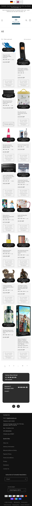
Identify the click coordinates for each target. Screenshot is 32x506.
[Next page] (27, 365)
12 (22, 365)
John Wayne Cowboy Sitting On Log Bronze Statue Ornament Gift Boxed (23, 287)
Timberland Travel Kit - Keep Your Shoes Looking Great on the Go (23, 181)
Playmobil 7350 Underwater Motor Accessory (7, 56)
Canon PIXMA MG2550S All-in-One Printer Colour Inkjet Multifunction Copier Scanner (8, 177)
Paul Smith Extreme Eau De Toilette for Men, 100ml (23, 252)
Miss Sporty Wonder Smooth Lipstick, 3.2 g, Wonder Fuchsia (8, 146)
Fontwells (10, 502)
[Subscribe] (25, 479)
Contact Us (6, 468)
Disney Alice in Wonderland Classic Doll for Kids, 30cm (8, 216)
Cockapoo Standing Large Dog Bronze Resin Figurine (8, 287)
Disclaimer (6, 465)
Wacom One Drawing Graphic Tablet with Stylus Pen (7, 102)
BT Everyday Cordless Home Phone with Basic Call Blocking (23, 70)
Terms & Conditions (8, 457)
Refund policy (17, 502)
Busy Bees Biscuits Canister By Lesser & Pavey (22, 113)
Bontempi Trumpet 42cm (23, 145)
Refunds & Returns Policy (10, 450)
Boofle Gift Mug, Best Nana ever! (22, 216)
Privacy (5, 461)
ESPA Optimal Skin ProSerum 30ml (7, 251)
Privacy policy (24, 502)
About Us (5, 443)
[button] (2, 20)
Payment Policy (7, 454)
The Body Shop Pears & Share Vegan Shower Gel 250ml (8, 331)
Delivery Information (8, 446)
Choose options (8, 124)
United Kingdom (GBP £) (15, 490)
